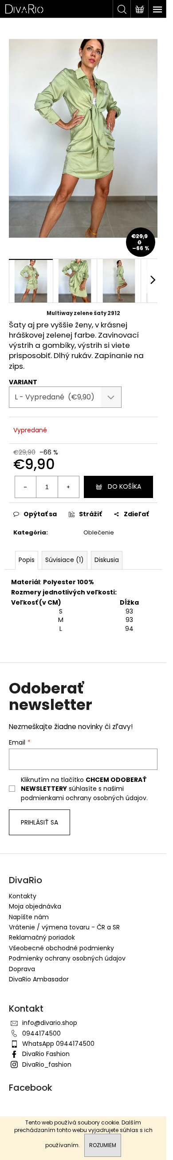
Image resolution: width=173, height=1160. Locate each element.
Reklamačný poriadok (42, 937)
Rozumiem (102, 1145)
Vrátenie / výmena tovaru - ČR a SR (64, 927)
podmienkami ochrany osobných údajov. (85, 797)
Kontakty (22, 896)
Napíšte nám (29, 917)
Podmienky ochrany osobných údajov (67, 958)
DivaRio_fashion (46, 1064)
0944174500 (41, 1033)
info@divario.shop (49, 1022)
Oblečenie (98, 532)
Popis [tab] (27, 559)
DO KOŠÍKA (124, 486)
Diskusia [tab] (106, 559)
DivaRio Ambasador (39, 979)
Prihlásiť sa (39, 822)
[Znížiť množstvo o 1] (25, 487)
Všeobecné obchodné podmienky (61, 948)
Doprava (22, 969)
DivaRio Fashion (46, 1053)
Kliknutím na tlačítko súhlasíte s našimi (85, 788)
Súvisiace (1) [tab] (64, 559)
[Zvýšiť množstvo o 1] (68, 487)
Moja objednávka (35, 906)
